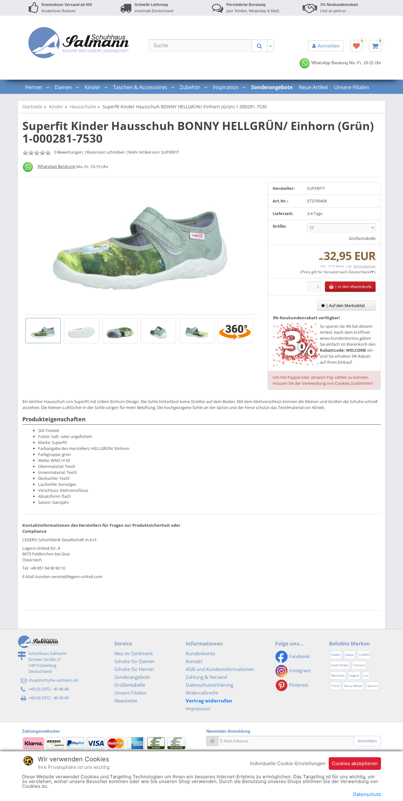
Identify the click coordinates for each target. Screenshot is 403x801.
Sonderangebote (132, 677)
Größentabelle (362, 238)
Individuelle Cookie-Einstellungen (288, 763)
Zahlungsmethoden (41, 731)
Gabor (349, 654)
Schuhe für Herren (134, 669)
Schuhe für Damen (134, 661)
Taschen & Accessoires (140, 87)
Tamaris (359, 665)
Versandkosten (364, 266)
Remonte (338, 675)
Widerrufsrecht (202, 693)
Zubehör (191, 87)
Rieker (336, 654)
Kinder (93, 87)
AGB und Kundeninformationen (220, 669)
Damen (64, 87)
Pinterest (298, 685)
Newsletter (126, 700)
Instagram (299, 670)
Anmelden (329, 46)
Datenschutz (367, 794)
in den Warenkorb (353, 286)
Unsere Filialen (351, 87)
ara (366, 675)
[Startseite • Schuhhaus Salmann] (78, 42)
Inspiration (226, 87)
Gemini (372, 686)
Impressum (198, 708)
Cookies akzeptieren (355, 763)
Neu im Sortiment (133, 653)
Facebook (299, 656)
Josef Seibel (340, 665)
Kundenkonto (200, 653)
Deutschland (360, 272)
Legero (354, 675)
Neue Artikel (313, 87)
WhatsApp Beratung (329, 62)
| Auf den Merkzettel (345, 305)
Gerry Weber (353, 686)
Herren (34, 87)
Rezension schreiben (106, 152)
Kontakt (194, 661)
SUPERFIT (170, 152)
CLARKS (364, 654)
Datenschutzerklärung (209, 685)
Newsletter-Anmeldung (228, 731)
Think (335, 686)
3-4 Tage (314, 213)
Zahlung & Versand (206, 677)
